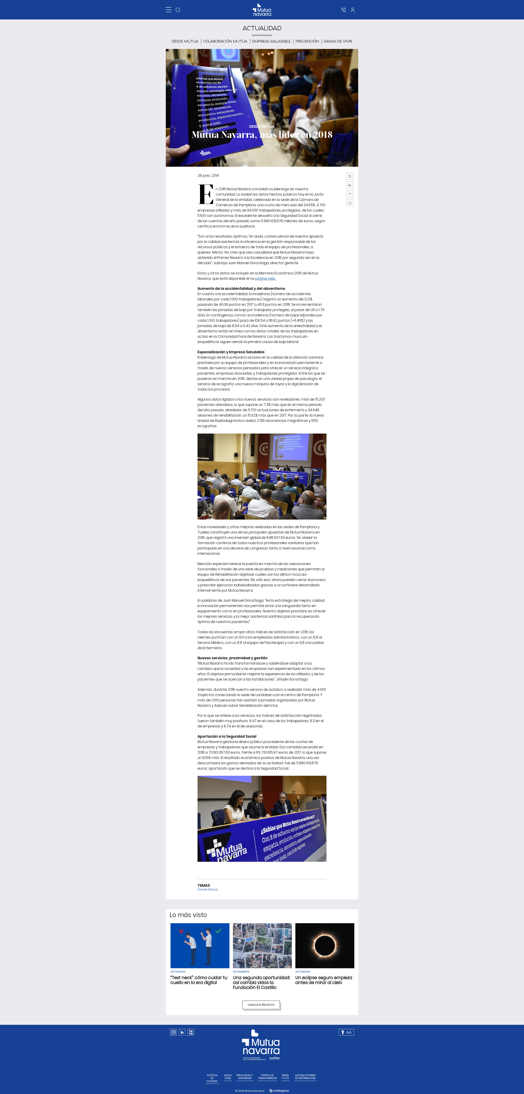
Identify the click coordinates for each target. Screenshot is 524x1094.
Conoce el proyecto (261, 1005)
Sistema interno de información (305, 1077)
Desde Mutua (185, 41)
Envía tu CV (285, 1077)
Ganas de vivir (338, 41)
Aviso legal (228, 1077)
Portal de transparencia (267, 1077)
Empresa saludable (271, 41)
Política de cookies (212, 1078)
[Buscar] (177, 10)
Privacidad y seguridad (245, 1077)
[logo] (262, 10)
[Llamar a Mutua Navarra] (343, 9)
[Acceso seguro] (352, 9)
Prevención (307, 41)
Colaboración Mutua (225, 41)
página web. (266, 278)
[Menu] (168, 9)
